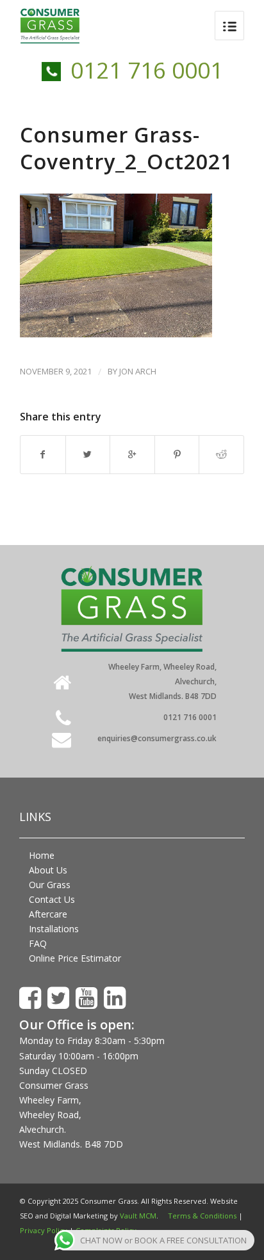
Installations (54, 929)
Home (41, 855)
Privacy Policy (43, 1230)
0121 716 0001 (146, 70)
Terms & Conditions (202, 1215)
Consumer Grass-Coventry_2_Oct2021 (126, 148)
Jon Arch (137, 371)
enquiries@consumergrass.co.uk (157, 738)
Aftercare (48, 914)
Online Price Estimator (75, 958)
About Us (48, 870)
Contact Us (52, 899)
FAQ (38, 943)
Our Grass (49, 885)
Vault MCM (138, 1215)
